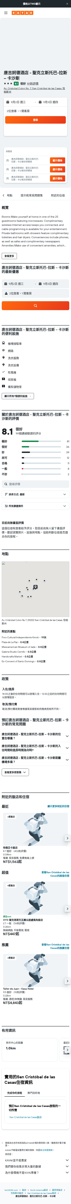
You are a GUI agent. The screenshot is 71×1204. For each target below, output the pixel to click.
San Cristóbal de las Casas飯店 (25, 1117)
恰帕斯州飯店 (17, 1193)
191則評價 (32, 83)
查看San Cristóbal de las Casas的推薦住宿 (55, 946)
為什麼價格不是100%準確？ (22, 1172)
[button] (67, 4)
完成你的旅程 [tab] (14, 1092)
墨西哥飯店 (57, 1190)
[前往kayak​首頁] (22, 13)
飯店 (24, 1190)
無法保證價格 (46, 1150)
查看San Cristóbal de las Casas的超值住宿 (55, 874)
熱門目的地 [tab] (34, 1092)
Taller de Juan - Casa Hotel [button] (18, 988)
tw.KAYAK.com (11, 1190)
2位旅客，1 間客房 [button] (18, 111)
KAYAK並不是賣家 (16, 1160)
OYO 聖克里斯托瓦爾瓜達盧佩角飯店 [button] (23, 919)
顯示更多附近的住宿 (58, 806)
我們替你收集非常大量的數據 (23, 1166)
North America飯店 (39, 1190)
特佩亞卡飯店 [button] (10, 847)
